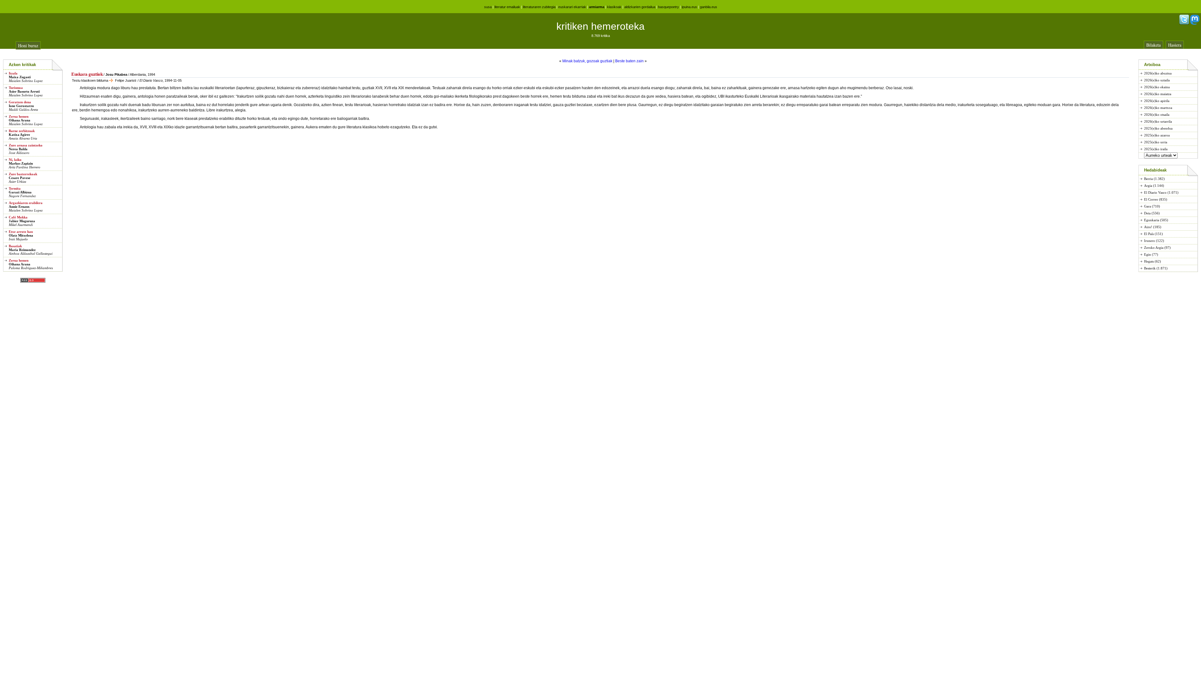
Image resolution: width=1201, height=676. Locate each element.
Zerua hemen (18, 116)
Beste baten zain (629, 61)
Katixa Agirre (19, 134)
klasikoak (614, 7)
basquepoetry (668, 7)
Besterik (1150, 268)
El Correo (1151, 199)
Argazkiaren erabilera (26, 203)
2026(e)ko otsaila (1156, 114)
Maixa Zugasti (20, 77)
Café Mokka (18, 217)
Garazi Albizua (20, 192)
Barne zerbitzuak (22, 131)
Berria (1148, 179)
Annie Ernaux (19, 206)
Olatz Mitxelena (21, 235)
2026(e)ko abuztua (1158, 73)
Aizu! (1148, 227)
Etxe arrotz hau (21, 231)
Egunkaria (1151, 220)
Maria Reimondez (22, 250)
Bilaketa (1153, 45)
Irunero (1149, 241)
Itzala (13, 73)
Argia (1148, 185)
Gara (1147, 206)
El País (1149, 234)
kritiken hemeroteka (600, 26)
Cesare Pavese (19, 178)
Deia (1147, 213)
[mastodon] (1194, 23)
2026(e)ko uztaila (1157, 80)
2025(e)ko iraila (1156, 149)
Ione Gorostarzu (21, 106)
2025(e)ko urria (1155, 142)
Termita (15, 188)
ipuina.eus (689, 7)
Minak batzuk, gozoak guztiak (587, 61)
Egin (1147, 254)
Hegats (1149, 261)
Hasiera (1174, 45)
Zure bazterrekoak (23, 174)
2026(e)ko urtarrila (1158, 121)
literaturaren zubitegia (539, 7)
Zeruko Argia (1153, 247)
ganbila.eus (708, 7)
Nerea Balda (18, 149)
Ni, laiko (15, 159)
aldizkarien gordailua (639, 7)
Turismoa (16, 88)
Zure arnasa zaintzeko (26, 145)
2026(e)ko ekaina (1157, 87)
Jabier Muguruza (22, 221)
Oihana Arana (19, 120)
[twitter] (1184, 23)
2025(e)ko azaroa (1157, 135)
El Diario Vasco (1155, 192)
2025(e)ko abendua (1158, 128)
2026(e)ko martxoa (1158, 108)
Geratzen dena (20, 102)
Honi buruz (28, 46)
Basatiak (15, 246)
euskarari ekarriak (572, 7)
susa (488, 7)
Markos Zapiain (21, 163)
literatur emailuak (507, 7)
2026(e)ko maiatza (1157, 94)
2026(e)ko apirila (1156, 101)
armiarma (596, 7)
